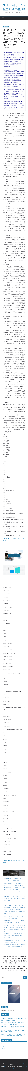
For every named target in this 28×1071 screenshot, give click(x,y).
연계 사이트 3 (4, 1048)
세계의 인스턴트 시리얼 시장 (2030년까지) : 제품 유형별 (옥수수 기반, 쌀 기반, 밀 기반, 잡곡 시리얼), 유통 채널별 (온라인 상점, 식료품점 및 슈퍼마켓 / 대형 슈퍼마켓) (15, 960)
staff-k (13, 47)
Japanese (3, 1051)
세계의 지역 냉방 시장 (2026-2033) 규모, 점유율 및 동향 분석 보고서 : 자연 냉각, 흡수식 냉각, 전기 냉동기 (14, 935)
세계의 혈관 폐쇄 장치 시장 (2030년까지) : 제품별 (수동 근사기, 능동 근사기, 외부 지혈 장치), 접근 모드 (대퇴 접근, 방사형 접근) (13, 968)
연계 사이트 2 (4, 1046)
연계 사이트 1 (4, 1044)
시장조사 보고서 (5, 26)
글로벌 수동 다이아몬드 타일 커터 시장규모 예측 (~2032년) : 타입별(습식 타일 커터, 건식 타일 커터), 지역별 (14, 898)
